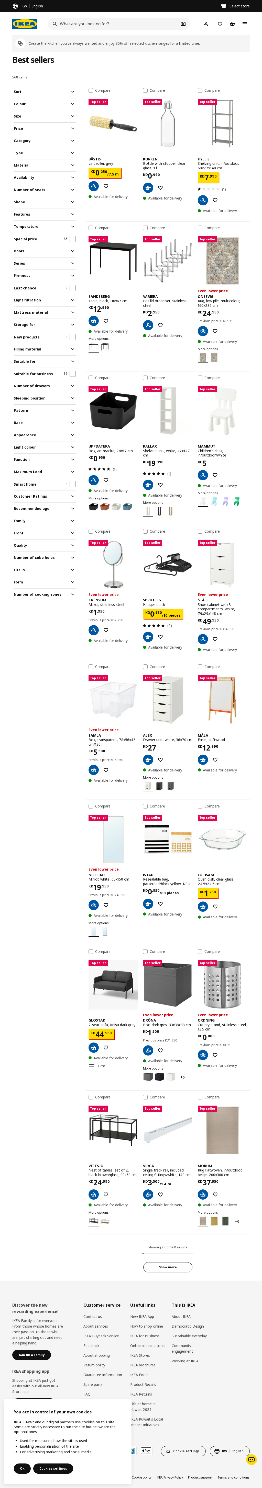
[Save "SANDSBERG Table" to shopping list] (106, 321)
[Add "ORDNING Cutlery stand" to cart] (203, 1055)
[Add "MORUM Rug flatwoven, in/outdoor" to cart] (203, 1194)
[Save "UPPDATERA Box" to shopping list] (106, 480)
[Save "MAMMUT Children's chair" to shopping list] (215, 475)
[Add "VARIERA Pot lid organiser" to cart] (148, 325)
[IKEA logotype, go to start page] (24, 24)
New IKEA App (142, 1316)
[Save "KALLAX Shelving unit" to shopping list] (160, 485)
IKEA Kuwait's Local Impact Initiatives (146, 1422)
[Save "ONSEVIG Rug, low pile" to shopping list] (215, 331)
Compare (103, 90)
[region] (68, 1441)
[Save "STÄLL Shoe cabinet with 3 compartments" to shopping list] (215, 639)
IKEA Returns (141, 1394)
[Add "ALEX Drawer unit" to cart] (148, 760)
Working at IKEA (185, 1360)
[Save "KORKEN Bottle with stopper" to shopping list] (160, 188)
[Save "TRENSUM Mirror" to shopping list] (106, 630)
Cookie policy (141, 1477)
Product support (200, 1477)
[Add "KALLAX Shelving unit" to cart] (148, 485)
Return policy (94, 1365)
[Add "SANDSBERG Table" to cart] (94, 321)
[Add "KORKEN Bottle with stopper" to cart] (148, 188)
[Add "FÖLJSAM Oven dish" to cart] (203, 906)
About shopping (96, 1355)
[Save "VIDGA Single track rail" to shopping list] (160, 1194)
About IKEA (181, 1316)
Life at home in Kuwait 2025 (143, 1406)
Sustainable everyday (189, 1335)
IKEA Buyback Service (101, 1335)
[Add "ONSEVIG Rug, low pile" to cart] (203, 331)
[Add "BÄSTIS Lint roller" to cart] (94, 186)
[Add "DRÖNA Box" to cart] (148, 1050)
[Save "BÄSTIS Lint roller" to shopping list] (106, 186)
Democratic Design (188, 1326)
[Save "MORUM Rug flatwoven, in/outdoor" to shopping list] (215, 1194)
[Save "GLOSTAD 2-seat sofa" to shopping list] (106, 1047)
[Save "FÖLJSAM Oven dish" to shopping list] (215, 906)
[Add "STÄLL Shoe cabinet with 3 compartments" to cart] (203, 639)
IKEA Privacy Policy (170, 1477)
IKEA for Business (145, 1335)
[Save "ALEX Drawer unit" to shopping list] (160, 760)
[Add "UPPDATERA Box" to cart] (94, 480)
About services (95, 1326)
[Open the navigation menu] (244, 24)
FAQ (87, 1394)
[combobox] (113, 24)
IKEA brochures (143, 1365)
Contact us (92, 1316)
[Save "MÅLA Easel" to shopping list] (215, 760)
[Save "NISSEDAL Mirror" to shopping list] (106, 905)
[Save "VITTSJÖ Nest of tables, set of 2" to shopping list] (106, 1194)
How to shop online (146, 1326)
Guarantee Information (102, 1374)
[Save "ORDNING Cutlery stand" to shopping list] (215, 1055)
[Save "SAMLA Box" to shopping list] (106, 770)
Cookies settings (53, 1468)
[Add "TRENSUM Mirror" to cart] (94, 630)
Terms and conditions (233, 1477)
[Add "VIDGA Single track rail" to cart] (148, 1194)
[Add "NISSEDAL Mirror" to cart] (94, 905)
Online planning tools (147, 1345)
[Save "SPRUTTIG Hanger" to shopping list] (160, 637)
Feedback (91, 1345)
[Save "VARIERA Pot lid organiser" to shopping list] (160, 325)
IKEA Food (139, 1374)
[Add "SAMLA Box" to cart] (94, 770)
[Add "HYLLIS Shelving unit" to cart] (203, 200)
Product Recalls (143, 1384)
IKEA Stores (140, 1355)
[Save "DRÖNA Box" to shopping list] (160, 1050)
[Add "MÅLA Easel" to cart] (203, 760)
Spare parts (93, 1384)
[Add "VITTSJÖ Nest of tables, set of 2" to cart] (94, 1194)
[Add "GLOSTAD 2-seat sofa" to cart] (94, 1047)
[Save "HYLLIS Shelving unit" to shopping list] (215, 200)
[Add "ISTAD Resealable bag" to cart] (148, 904)
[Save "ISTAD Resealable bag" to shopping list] (160, 904)
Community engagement (182, 1348)
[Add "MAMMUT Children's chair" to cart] (203, 475)
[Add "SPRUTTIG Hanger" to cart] (148, 637)
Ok (22, 1468)
